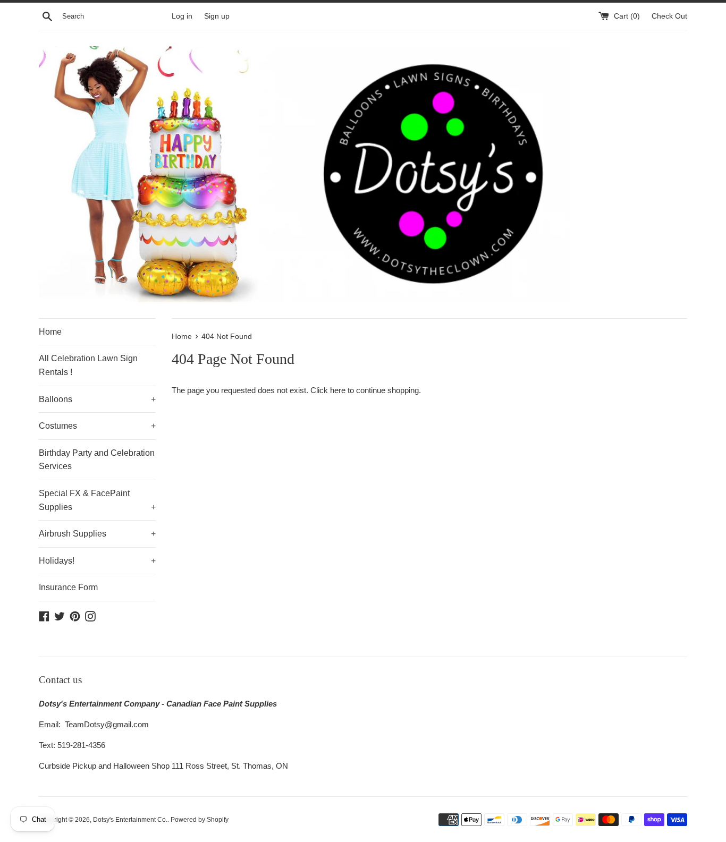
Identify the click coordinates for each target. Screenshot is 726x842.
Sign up (217, 16)
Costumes (97, 425)
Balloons (97, 399)
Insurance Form (68, 587)
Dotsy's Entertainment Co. (130, 819)
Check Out (669, 16)
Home (50, 331)
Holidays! (97, 560)
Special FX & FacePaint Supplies (97, 500)
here (337, 390)
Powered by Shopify (200, 819)
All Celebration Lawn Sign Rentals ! (88, 365)
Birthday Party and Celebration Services (97, 459)
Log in (182, 16)
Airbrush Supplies (97, 533)
